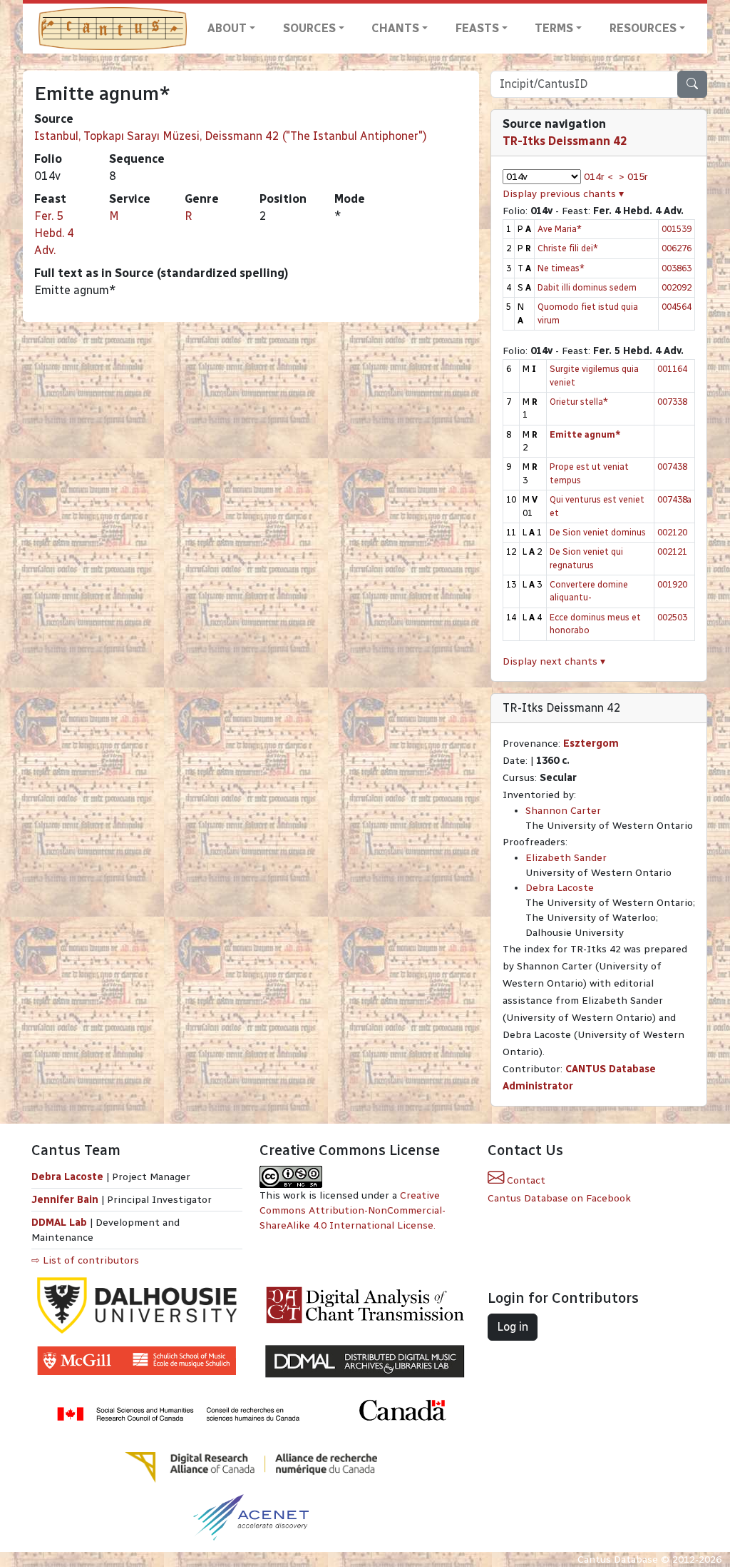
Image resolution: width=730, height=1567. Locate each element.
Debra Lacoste (559, 888)
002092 (677, 287)
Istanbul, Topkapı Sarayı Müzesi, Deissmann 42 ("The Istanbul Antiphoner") (230, 136)
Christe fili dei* (568, 248)
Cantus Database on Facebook (559, 1198)
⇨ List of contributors (85, 1260)
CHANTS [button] (395, 28)
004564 (677, 306)
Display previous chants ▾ (563, 194)
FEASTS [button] (477, 28)
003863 (677, 268)
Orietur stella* (579, 401)
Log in (512, 1327)
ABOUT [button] (227, 28)
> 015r (633, 177)
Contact (524, 1180)
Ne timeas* (561, 268)
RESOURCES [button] (643, 28)
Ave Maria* (560, 228)
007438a (674, 499)
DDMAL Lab (59, 1222)
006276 (677, 248)
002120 (672, 532)
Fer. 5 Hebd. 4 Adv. (54, 233)
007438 (672, 466)
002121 (672, 551)
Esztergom (591, 743)
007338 (672, 401)
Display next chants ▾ (554, 661)
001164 (672, 368)
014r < (598, 177)
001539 (677, 228)
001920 (672, 584)
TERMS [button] (554, 28)
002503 (672, 617)
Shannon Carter (563, 811)
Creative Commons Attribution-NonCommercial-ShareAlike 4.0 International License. (352, 1210)
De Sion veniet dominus (598, 532)
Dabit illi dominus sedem (587, 287)
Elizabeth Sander (566, 858)
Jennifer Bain (66, 1200)
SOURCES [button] (309, 28)
